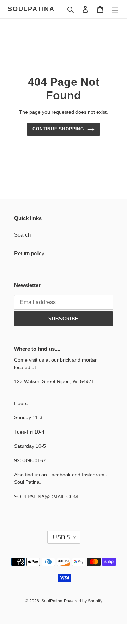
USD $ (61, 537)
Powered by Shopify (83, 601)
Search (22, 235)
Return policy (29, 253)
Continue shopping (58, 128)
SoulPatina (31, 8)
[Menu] (115, 9)
